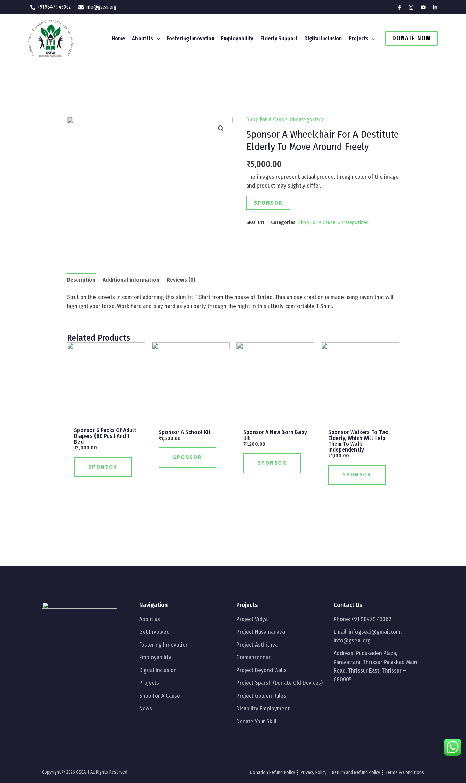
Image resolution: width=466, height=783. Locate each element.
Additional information (131, 279)
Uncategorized (307, 119)
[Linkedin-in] (382, 697)
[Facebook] (399, 7)
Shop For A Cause (266, 119)
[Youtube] (423, 7)
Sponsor (268, 202)
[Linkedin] (435, 7)
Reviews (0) (180, 279)
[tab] (81, 280)
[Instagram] (411, 7)
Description (81, 279)
